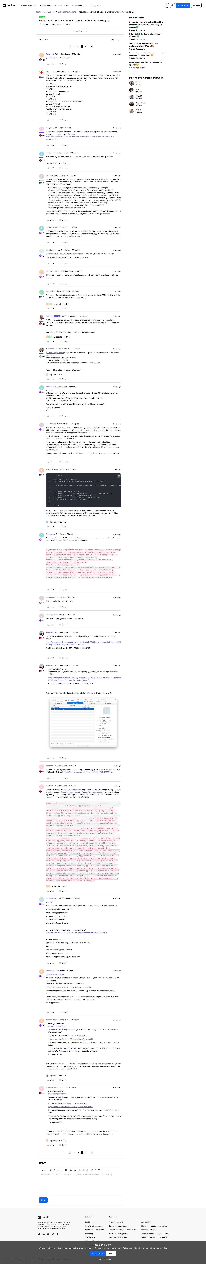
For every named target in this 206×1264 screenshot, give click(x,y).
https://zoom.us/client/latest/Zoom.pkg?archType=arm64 (68, 987)
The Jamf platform (116, 1222)
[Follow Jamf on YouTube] (48, 1234)
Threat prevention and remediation (154, 1233)
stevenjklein (50, 970)
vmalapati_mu (51, 387)
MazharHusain (51, 898)
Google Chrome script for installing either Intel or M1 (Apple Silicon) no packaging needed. (146, 24)
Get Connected (61, 5)
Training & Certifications (94, 1226)
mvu (137, 89)
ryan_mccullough (52, 271)
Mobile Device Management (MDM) (122, 1230)
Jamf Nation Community (94, 1230)
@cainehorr (50, 353)
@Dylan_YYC (51, 75)
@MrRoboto (50, 58)
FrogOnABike (51, 424)
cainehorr (49, 316)
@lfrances (50, 254)
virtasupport (50, 597)
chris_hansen (51, 250)
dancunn (49, 175)
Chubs (138, 82)
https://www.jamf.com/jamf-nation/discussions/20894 (82, 792)
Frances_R (50, 227)
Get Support (45, 5)
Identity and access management (154, 1226)
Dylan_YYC (50, 54)
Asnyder (49, 1020)
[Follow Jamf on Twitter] (39, 1234)
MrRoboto (50, 72)
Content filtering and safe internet (154, 1237)
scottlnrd (49, 766)
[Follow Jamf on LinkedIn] (43, 1234)
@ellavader (59, 353)
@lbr (95, 234)
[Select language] (172, 5)
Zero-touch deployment (118, 1226)
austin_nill (49, 469)
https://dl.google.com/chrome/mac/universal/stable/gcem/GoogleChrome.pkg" (77, 932)
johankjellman (51, 291)
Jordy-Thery (141, 103)
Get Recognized (77, 5)
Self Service (145, 1222)
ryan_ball (49, 128)
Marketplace (90, 1237)
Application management (118, 1233)
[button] (183, 5)
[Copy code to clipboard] (119, 476)
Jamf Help (89, 1222)
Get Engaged (94, 5)
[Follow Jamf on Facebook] (57, 1234)
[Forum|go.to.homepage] (9, 5)
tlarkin (48, 153)
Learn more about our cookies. (153, 1248)
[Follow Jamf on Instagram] (53, 1234)
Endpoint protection (149, 1230)
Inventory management (118, 1237)
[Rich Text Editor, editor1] (80, 1184)
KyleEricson (50, 349)
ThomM (139, 96)
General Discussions (29, 5)
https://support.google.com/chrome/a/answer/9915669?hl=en (88, 772)
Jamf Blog (89, 1233)
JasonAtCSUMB (52, 632)
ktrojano (139, 110)
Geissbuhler (50, 534)
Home (39, 12)
